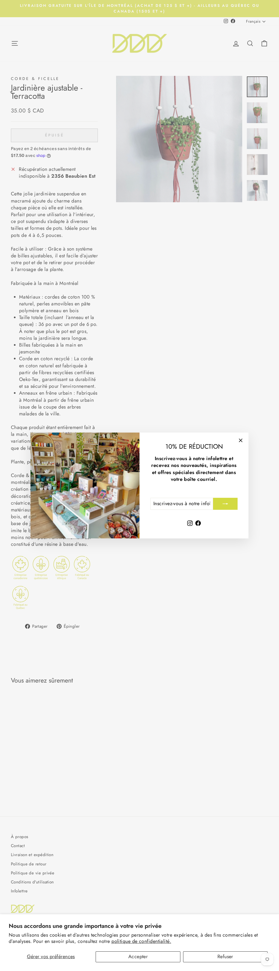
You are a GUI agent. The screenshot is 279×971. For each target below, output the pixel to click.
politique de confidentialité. (141, 941)
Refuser (225, 956)
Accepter (138, 956)
